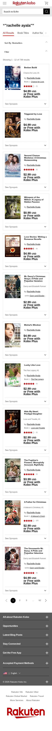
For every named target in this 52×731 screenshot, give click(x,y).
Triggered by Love (33, 114)
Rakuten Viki (17, 692)
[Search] (46, 11)
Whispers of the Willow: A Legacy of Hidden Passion (33, 199)
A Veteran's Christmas (39, 516)
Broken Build (30, 67)
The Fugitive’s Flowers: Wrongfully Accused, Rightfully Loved (34, 463)
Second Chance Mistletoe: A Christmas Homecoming (35, 157)
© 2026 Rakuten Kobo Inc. (15, 682)
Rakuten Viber (32, 692)
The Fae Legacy (37, 379)
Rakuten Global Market (16, 696)
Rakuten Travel (37, 696)
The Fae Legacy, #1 (31, 370)
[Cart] (46, 3)
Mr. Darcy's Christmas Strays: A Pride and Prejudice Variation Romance (34, 279)
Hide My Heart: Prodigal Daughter (33, 412)
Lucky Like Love (32, 365)
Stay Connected (12, 644)
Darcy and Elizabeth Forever (35, 286)
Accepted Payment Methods (18, 663)
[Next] (45, 33)
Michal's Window (32, 325)
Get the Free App (12, 653)
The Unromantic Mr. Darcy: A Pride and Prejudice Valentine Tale (33, 552)
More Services (16, 700)
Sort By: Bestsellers (13, 43)
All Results (8, 33)
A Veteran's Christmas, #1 (33, 507)
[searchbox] (26, 11)
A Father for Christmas (35, 502)
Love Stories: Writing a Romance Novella (35, 238)
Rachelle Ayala (33, 78)
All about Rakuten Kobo (16, 617)
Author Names (39, 33)
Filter (6, 52)
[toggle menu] (4, 3)
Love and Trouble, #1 (32, 419)
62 (40, 600)
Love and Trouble (38, 428)
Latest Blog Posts (12, 635)
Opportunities (10, 626)
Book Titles (23, 33)
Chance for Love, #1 (31, 73)
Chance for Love (37, 82)
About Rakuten (33, 700)
